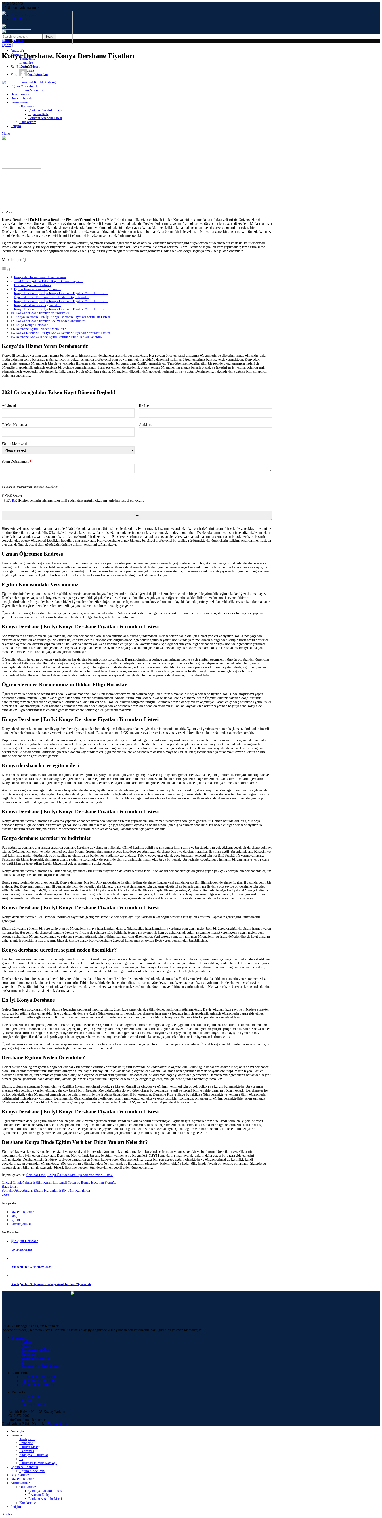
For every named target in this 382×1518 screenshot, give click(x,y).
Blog (14, 1216)
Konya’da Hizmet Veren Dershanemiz (40, 277)
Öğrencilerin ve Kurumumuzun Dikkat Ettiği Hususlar (51, 297)
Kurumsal (18, 1337)
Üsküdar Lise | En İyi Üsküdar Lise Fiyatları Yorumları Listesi (69, 1175)
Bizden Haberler (22, 1212)
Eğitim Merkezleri (14, 443)
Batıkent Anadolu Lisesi (37, 1385)
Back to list (9, 1186)
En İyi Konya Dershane (32, 325)
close (5, 1194)
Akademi (27, 1400)
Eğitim (18, 41)
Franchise (26, 62)
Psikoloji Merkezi (33, 1404)
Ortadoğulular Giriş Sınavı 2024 (31, 1266)
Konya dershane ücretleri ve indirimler (42, 313)
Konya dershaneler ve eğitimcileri (37, 305)
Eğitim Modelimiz (33, 1396)
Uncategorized (21, 1224)
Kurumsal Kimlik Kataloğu (40, 1365)
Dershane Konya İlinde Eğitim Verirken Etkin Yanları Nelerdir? (59, 337)
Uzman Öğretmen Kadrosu (32, 285)
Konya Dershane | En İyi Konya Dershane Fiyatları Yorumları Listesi (61, 293)
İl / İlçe (144, 405)
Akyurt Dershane (21, 1249)
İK (21, 78)
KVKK (11, 500)
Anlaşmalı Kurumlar (35, 1357)
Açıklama (146, 424)
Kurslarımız (27, 1503)
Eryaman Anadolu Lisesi (38, 1381)
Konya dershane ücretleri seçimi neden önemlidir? (50, 321)
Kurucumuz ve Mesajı (36, 1349)
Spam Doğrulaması (16, 461)
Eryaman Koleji (39, 1495)
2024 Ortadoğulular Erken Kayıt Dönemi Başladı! (48, 281)
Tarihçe (26, 1341)
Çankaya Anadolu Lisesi (38, 1377)
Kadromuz (28, 1353)
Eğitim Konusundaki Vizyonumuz (37, 289)
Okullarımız (27, 1487)
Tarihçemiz (27, 1439)
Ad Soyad (9, 405)
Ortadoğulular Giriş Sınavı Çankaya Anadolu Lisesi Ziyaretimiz (51, 1284)
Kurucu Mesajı (29, 1447)
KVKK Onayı (13, 495)
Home (6, 41)
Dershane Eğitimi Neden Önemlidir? (41, 329)
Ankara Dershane (59, 1423)
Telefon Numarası (14, 424)
